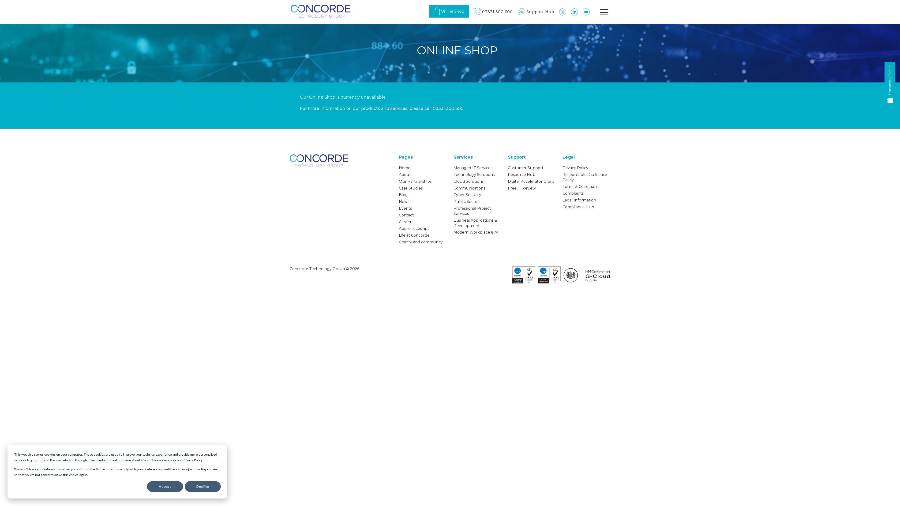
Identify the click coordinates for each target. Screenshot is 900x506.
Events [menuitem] (405, 208)
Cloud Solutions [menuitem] (469, 181)
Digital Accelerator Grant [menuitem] (531, 181)
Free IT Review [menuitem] (522, 188)
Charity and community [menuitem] (421, 242)
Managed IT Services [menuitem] (473, 168)
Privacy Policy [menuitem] (575, 168)
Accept (165, 486)
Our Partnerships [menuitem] (415, 181)
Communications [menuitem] (469, 188)
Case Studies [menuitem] (411, 188)
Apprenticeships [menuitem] (414, 228)
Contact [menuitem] (406, 215)
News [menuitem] (404, 201)
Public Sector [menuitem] (466, 201)
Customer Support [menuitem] (526, 168)
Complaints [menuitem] (573, 193)
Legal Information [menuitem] (579, 200)
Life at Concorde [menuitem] (414, 235)
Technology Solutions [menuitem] (474, 174)
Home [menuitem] (404, 168)
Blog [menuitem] (403, 195)
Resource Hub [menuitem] (521, 174)
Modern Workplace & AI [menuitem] (476, 232)
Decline (202, 486)
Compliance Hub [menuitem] (578, 207)
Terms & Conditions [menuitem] (580, 186)
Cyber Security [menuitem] (467, 195)
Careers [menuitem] (406, 222)
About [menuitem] (405, 174)
